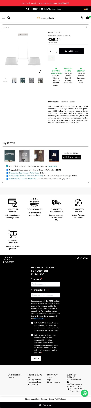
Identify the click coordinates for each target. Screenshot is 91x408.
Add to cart (73, 51)
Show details (52, 166)
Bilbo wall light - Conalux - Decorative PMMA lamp (26, 176)
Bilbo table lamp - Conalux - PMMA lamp (22, 179)
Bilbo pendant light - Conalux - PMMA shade (24, 173)
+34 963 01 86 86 (36, 9)
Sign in (49, 377)
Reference (52, 36)
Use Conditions (33, 384)
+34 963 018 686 (75, 379)
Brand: (50, 32)
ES (87, 9)
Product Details (68, 102)
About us (11, 377)
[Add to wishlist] (51, 58)
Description (53, 102)
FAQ (29, 377)
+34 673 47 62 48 (75, 386)
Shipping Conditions (34, 380)
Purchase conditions (34, 382)
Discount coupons (53, 382)
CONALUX (57, 32)
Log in (49, 380)
